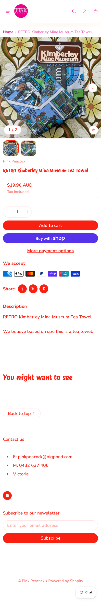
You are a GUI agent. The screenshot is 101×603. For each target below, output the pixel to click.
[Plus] (27, 211)
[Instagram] (7, 495)
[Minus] (7, 211)
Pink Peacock (33, 580)
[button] (74, 11)
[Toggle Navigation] (8, 11)
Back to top (19, 413)
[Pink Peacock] (21, 11)
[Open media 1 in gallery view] (11, 148)
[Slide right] (92, 87)
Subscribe (51, 538)
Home (8, 31)
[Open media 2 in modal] (50, 87)
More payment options (50, 251)
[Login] (85, 11)
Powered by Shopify (65, 580)
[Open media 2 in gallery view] (28, 148)
